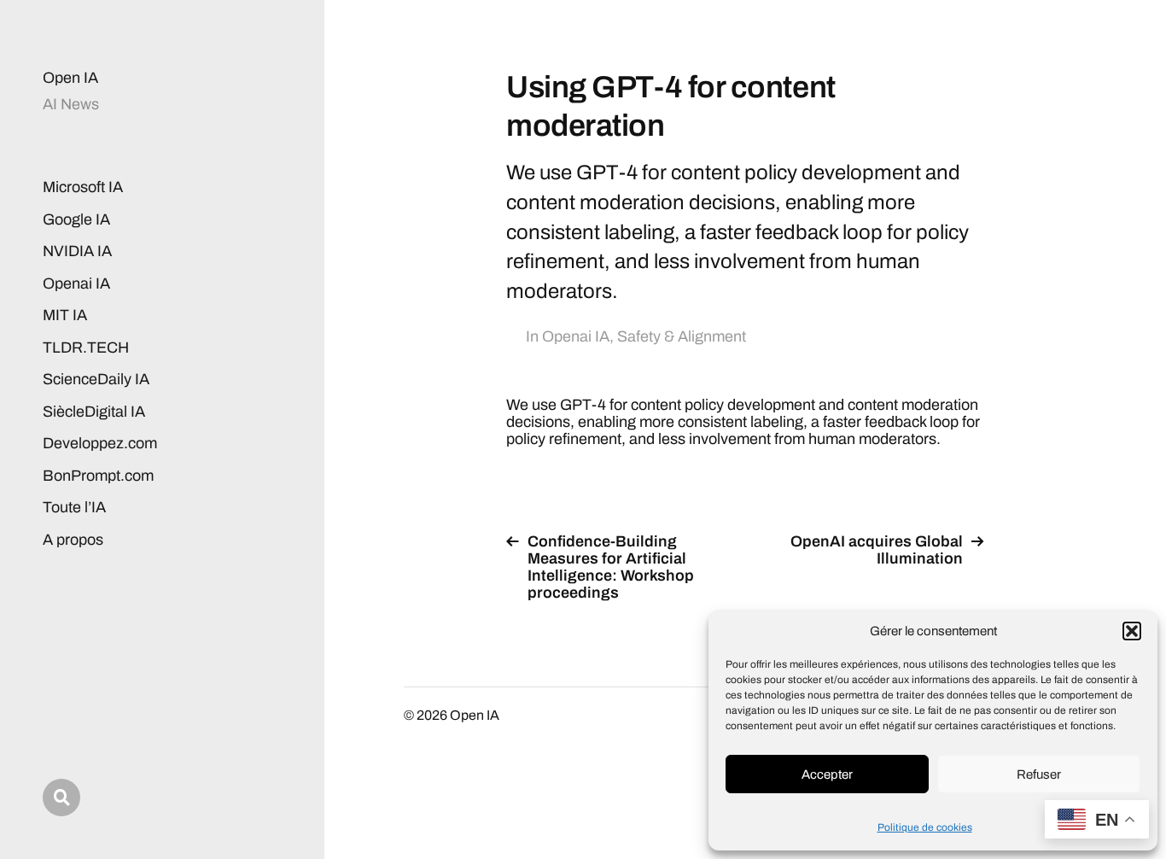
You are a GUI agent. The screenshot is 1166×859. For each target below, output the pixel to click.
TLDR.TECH (86, 347)
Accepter (827, 774)
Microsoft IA (83, 187)
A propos (73, 539)
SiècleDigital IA (94, 411)
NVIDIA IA (77, 251)
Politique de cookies (924, 827)
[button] (1131, 631)
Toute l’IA (74, 507)
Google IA (76, 219)
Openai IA (76, 283)
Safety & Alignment (681, 336)
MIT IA (65, 315)
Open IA (70, 77)
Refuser (1039, 774)
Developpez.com (100, 443)
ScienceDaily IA (96, 379)
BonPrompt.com (98, 475)
